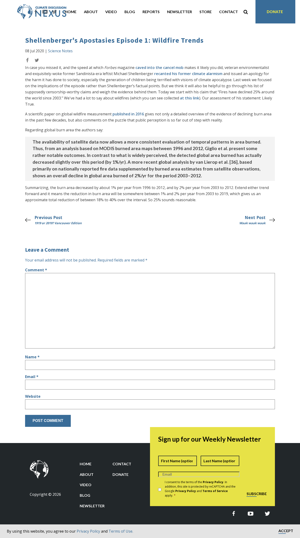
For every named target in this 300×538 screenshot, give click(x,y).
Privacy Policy (88, 531)
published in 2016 (128, 114)
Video (111, 11)
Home (70, 11)
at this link (189, 98)
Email (31, 376)
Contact (228, 11)
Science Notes (60, 50)
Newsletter (179, 11)
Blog (129, 11)
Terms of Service (215, 491)
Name (32, 357)
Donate (275, 11)
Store (205, 11)
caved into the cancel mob (159, 67)
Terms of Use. (121, 531)
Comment (36, 270)
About (91, 11)
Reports (151, 11)
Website (33, 396)
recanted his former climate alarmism (188, 73)
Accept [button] (285, 531)
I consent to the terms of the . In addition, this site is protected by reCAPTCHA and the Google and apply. (200, 489)
